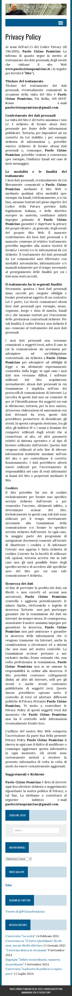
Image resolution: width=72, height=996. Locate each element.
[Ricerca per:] (36, 830)
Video (8, 885)
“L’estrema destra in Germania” (26, 950)
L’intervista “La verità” (20, 936)
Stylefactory (43, 992)
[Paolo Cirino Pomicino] (36, 9)
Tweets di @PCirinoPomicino (25, 911)
